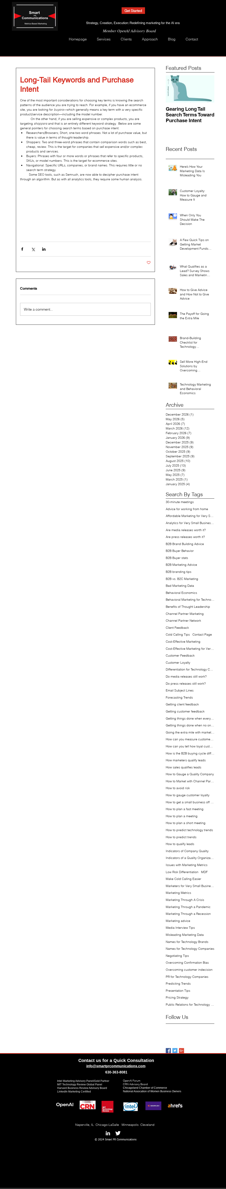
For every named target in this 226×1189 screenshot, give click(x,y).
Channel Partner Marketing (185, 614)
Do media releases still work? (186, 676)
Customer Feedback (180, 655)
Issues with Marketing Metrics (186, 865)
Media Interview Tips (180, 928)
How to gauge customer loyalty (187, 795)
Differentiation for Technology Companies (190, 669)
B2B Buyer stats (177, 558)
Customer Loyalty (178, 663)
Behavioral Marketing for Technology (190, 600)
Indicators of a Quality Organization (190, 858)
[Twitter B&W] (118, 1133)
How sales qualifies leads (183, 767)
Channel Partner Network (183, 621)
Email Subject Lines (180, 690)
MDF (204, 872)
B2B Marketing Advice (181, 565)
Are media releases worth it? (186, 530)
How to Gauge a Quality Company (190, 774)
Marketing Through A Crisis (185, 900)
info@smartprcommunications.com (115, 1066)
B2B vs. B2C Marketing (182, 579)
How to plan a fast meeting (184, 809)
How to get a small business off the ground (190, 802)
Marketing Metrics (178, 893)
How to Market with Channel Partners (190, 781)
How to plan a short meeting (185, 823)
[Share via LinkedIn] (44, 249)
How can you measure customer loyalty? (190, 739)
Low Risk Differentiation (182, 872)
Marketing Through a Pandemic (188, 907)
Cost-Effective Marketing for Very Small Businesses (190, 649)
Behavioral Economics (181, 593)
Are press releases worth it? (185, 537)
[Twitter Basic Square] (174, 1050)
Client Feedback (177, 628)
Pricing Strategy (177, 997)
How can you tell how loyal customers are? (190, 746)
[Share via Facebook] (22, 249)
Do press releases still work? (186, 684)
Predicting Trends (178, 984)
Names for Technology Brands (187, 942)
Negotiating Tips (177, 956)
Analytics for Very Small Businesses (190, 523)
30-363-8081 (117, 1072)
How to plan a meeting (182, 816)
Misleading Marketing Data (185, 935)
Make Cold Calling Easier (183, 879)
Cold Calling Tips (178, 634)
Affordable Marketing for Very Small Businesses (190, 516)
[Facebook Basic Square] (168, 1050)
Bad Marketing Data (180, 586)
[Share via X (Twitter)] (33, 249)
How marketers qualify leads (186, 760)
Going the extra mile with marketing (190, 732)
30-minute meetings (180, 502)
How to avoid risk (178, 788)
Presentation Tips (178, 991)
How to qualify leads (180, 844)
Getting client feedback (182, 704)
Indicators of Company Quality (187, 851)
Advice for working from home (187, 509)
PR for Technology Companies (187, 977)
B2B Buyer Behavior (180, 551)
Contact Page (202, 634)
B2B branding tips (178, 572)
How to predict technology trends (189, 830)
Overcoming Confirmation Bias (187, 963)
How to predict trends (181, 837)
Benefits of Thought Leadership (188, 607)
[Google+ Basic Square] (181, 1050)
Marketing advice (178, 921)
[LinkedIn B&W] (108, 1133)
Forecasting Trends (179, 697)
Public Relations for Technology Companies (190, 1005)
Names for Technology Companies (190, 949)
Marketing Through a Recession (188, 914)
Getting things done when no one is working (190, 725)
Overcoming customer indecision (189, 970)
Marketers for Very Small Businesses (190, 886)
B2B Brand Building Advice (185, 544)
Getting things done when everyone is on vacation (190, 718)
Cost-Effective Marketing (183, 642)
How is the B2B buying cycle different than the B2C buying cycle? (190, 753)
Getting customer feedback (185, 711)
